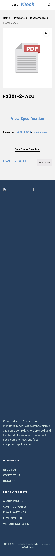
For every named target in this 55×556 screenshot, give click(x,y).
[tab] (27, 149)
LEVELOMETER (12, 518)
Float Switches (37, 17)
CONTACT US (11, 475)
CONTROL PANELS (15, 506)
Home (6, 17)
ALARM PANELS (13, 500)
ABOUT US (9, 469)
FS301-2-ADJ (14, 160)
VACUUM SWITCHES (16, 523)
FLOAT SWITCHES (14, 512)
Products (19, 17)
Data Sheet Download (27, 149)
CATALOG (9, 481)
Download (44, 162)
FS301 (19, 132)
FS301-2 (27, 132)
